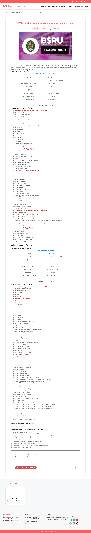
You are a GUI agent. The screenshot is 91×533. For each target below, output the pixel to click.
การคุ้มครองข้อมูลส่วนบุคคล (52, 524)
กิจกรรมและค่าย (62, 6)
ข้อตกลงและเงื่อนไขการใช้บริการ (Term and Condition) (58, 519)
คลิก (50, 103)
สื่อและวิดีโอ (77, 6)
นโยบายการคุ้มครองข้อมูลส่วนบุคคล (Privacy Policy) (57, 521)
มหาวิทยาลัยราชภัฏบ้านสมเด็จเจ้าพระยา (26, 467)
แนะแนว (70, 6)
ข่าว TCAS (43, 6)
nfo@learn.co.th (30, 526)
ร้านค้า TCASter (84, 6)
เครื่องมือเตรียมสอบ (52, 6)
